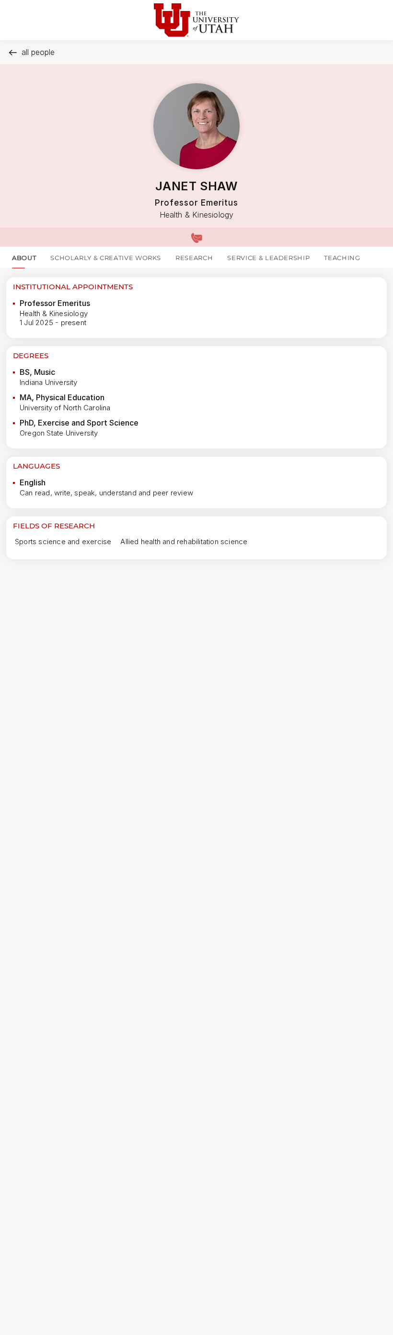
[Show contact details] (196, 237)
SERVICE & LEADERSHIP (268, 258)
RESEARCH (194, 258)
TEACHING (342, 258)
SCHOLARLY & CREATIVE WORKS (105, 258)
